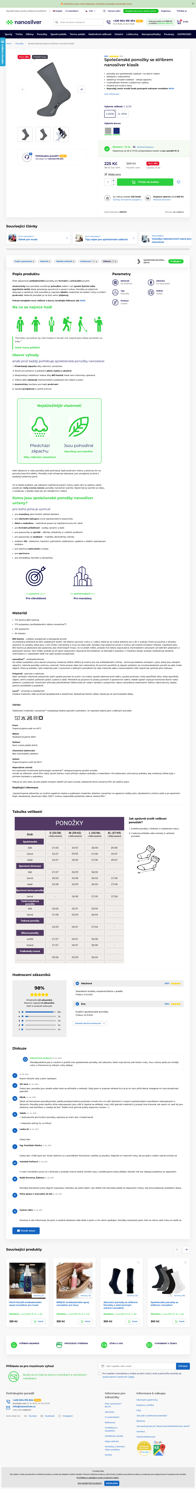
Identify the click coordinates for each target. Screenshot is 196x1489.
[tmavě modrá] (116, 131)
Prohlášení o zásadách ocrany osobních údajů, (98, 1477)
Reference (110, 1422)
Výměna (140, 1431)
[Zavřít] (192, 3)
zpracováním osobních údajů (118, 1376)
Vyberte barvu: (112, 123)
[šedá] (108, 131)
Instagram (67, 1416)
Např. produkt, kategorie (72, 22)
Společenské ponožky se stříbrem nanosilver (164, 1303)
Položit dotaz (27, 1230)
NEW (171, 88)
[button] (81, 89)
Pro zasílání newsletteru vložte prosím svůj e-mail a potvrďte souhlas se (142, 1375)
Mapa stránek (112, 1441)
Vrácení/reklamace (145, 1436)
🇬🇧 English (57, 11)
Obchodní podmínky (147, 1400)
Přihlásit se (182, 11)
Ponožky (19, 43)
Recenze (140, 1421)
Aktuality (109, 1412)
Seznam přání (114, 11)
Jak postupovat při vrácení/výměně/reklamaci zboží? (163, 1426)
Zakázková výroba (114, 1436)
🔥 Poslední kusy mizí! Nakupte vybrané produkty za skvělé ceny (96, 3)
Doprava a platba (145, 1405)
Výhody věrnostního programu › (128, 199)
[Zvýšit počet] (113, 180)
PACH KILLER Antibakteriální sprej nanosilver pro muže (25, 1303)
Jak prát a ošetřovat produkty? (151, 1415)
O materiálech (71, 11)
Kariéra (108, 1455)
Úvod (8, 43)
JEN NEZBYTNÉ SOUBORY (90, 1483)
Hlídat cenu (114, 174)
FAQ (138, 1410)
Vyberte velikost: (117, 106)
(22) (113, 56)
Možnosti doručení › (162, 199)
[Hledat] (56, 22)
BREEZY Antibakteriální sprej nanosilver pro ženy (73, 1303)
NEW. (83, 300)
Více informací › (112, 94)
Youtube (32, 1416)
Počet (108, 182)
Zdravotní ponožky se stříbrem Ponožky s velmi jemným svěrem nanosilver (121, 1305)
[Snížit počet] (113, 184)
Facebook (50, 1416)
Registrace (166, 11)
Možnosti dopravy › (146, 147)
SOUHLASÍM (112, 1483)
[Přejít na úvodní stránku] (23, 22)
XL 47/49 (122, 113)
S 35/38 (110, 113)
